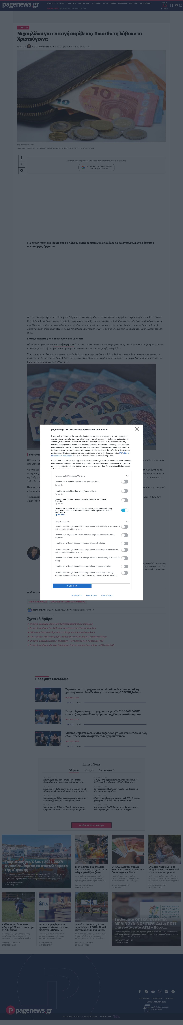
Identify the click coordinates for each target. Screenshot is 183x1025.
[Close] (137, 429)
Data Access (91, 595)
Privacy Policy (107, 595)
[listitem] (91, 475)
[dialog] (91, 512)
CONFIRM (72, 586)
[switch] (124, 481)
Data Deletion (76, 595)
